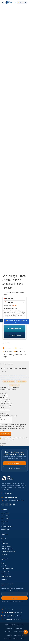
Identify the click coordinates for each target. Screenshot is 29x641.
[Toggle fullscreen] (2, 443)
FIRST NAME (4, 399)
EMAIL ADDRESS (5, 404)
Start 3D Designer (15, 463)
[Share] (4, 443)
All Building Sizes (5, 529)
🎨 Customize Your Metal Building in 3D (16, 321)
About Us (3, 538)
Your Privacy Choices (19, 631)
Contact (23, 638)
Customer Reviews (6, 546)
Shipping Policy (7, 638)
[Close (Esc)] (5, 443)
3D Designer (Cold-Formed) (8, 551)
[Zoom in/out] (0, 443)
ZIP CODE (3, 414)
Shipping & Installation (7, 568)
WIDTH (2, 393)
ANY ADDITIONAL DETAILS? (8, 416)
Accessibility (9, 635)
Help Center (4, 579)
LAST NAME (4, 402)
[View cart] (26, 632)
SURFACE (2, 408)
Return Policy (4, 566)
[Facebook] (2, 504)
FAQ (2, 563)
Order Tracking (5, 574)
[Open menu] (3, 2)
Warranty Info (5, 571)
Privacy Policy (9, 628)
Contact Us (4, 554)
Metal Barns (4, 521)
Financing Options (6, 576)
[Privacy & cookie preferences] (1, 320)
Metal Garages (5, 518)
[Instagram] (6, 504)
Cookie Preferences (18, 635)
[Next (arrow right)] (2, 445)
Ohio (23, 2)
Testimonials (4, 543)
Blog (2, 541)
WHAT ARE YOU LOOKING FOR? (9, 387)
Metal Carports (5, 513)
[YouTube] (10, 504)
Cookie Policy (8, 631)
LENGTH (3, 395)
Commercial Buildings (7, 526)
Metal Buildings (5, 516)
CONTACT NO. (4, 406)
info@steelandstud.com (10, 497)
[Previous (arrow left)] (0, 445)
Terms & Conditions (18, 628)
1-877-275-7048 (15, 468)
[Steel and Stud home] (9, 2)
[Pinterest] (14, 504)
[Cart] (15, 2)
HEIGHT (2, 397)
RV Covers (4, 524)
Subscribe (14, 598)
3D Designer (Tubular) (7, 549)
